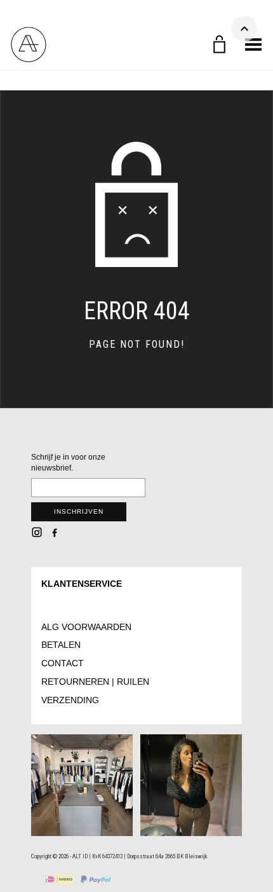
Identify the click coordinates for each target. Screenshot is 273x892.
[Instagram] (37, 532)
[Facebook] (54, 532)
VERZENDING (70, 700)
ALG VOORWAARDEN (86, 627)
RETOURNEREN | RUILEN (95, 681)
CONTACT (62, 663)
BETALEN (61, 645)
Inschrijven (78, 511)
